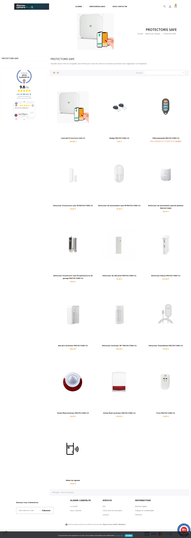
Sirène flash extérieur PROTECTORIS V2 (119, 413)
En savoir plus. (119, 535)
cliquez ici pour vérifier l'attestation (114, 524)
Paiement (138, 515)
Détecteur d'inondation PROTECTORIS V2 (166, 345)
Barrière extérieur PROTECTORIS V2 (73, 345)
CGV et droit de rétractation (112, 510)
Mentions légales (141, 506)
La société (74, 506)
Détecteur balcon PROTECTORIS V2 (165, 275)
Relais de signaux (73, 480)
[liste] (57, 72)
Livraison (106, 515)
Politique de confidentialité (144, 510)
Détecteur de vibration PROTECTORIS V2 (119, 275)
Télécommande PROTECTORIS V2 (165, 138)
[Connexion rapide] (170, 6)
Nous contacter (75, 510)
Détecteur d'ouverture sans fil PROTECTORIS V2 (73, 205)
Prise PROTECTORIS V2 (166, 413)
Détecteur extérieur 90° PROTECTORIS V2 (119, 345)
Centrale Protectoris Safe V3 (73, 138)
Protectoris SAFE (10, 58)
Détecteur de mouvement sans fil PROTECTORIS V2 (119, 205)
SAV (104, 506)
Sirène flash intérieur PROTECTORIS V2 (73, 413)
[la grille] (54, 72)
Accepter (129, 535)
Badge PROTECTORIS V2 (119, 138)
